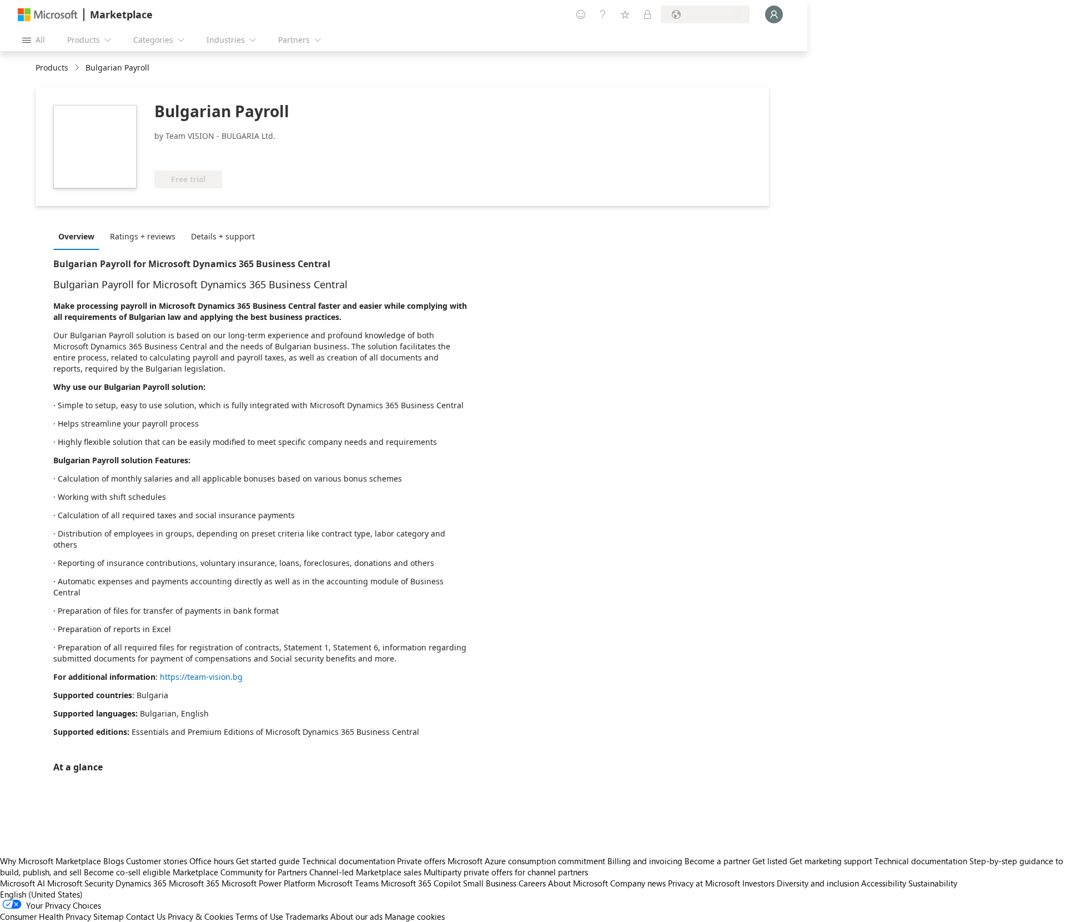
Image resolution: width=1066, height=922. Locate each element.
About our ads (356, 916)
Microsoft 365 (194, 883)
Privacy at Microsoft (704, 883)
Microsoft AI (22, 883)
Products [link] (52, 67)
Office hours (211, 860)
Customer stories (156, 860)
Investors (758, 883)
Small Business (489, 883)
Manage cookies (415, 916)
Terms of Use (259, 916)
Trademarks (306, 916)
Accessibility (883, 883)
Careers (532, 883)
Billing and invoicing (644, 860)
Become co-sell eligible (127, 872)
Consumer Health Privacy (45, 916)
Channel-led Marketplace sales (365, 872)
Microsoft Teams (348, 883)
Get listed (769, 860)
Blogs (113, 860)
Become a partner (717, 860)
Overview (76, 236)
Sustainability (932, 883)
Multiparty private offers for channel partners (506, 872)
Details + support (223, 236)
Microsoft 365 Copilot (421, 883)
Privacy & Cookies (200, 916)
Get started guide (268, 860)
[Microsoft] (48, 14)
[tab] (79, 236)
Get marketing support (831, 860)
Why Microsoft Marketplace (50, 860)
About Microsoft (578, 883)
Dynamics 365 (141, 883)
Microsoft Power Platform (268, 883)
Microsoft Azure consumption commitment (527, 860)
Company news (638, 883)
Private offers (421, 860)
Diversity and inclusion (818, 883)
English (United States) (41, 894)
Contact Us (145, 916)
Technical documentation (348, 860)
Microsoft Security (80, 883)
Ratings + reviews (142, 236)
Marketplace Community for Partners (240, 872)
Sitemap (108, 916)
